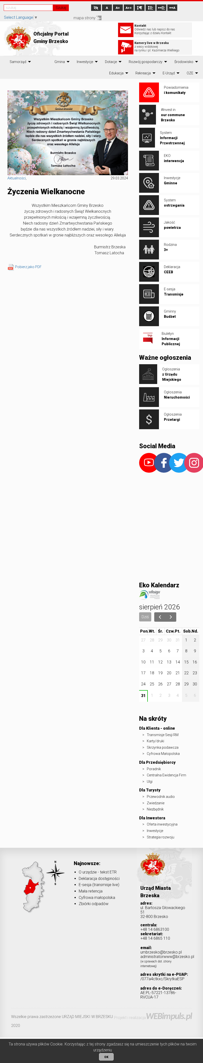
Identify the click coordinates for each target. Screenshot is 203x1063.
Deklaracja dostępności (99, 878)
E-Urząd (169, 73)
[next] (170, 617)
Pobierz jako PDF (28, 267)
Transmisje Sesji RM (162, 735)
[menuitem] (18, 61)
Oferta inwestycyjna (162, 824)
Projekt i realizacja (153, 1017)
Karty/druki (155, 741)
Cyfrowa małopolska (97, 897)
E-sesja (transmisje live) (99, 884)
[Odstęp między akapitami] (140, 7)
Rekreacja (143, 73)
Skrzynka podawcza (162, 747)
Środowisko (183, 62)
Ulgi (149, 782)
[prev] (159, 617)
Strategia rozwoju (160, 837)
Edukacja (116, 73)
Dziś (145, 617)
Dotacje (111, 62)
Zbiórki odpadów (93, 903)
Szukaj (61, 8)
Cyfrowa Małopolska (163, 754)
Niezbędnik (155, 809)
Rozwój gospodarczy (145, 62)
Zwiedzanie (155, 803)
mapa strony (85, 18)
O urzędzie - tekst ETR (98, 872)
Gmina (59, 62)
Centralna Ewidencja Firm (166, 775)
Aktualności (16, 178)
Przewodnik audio (161, 797)
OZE (190, 73)
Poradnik (154, 769)
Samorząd (18, 62)
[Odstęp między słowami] (161, 7)
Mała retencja (90, 891)
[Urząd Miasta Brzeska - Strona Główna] (152, 872)
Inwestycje (85, 62)
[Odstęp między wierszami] (150, 7)
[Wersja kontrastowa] (96, 7)
